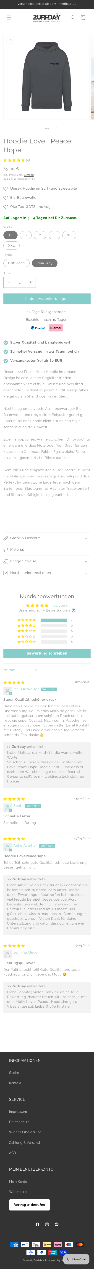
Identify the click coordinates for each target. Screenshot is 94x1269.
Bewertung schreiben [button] (47, 653)
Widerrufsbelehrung (25, 1132)
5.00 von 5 (59, 606)
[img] (14, 682)
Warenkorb (18, 1192)
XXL (11, 245)
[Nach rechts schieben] (57, 128)
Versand (29, 175)
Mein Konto (18, 1181)
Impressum (18, 1112)
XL (69, 235)
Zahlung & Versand (24, 1142)
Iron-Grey (45, 263)
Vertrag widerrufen (29, 1205)
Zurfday (39, 1260)
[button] (9, 18)
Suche (14, 1073)
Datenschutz (19, 1122)
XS (10, 235)
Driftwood (16, 263)
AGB (12, 1153)
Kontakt (15, 1083)
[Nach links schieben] (37, 128)
